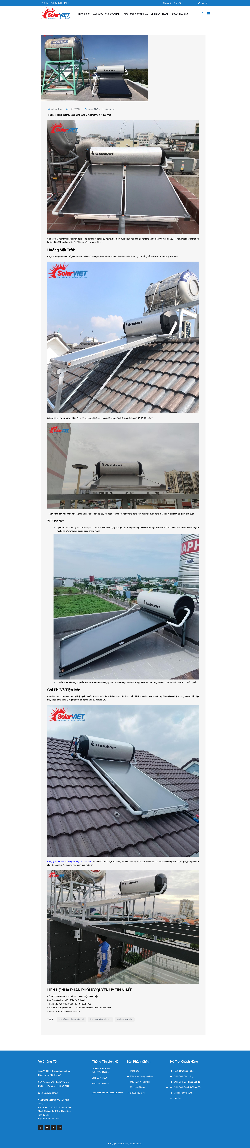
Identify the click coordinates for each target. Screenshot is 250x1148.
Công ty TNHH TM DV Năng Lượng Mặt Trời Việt (69, 861)
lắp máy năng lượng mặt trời (71, 1019)
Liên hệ (177, 1098)
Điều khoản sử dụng (183, 1093)
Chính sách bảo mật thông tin (187, 1087)
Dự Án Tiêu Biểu (180, 14)
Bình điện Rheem (159, 14)
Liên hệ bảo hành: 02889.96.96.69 (107, 1092)
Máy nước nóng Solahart (107, 14)
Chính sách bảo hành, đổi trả (187, 1082)
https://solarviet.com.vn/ (69, 1011)
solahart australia (124, 1019)
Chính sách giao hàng (183, 1076)
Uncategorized (108, 109)
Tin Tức (97, 109)
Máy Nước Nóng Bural (136, 14)
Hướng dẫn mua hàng (183, 1071)
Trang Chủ (84, 14)
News (90, 109)
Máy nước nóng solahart (100, 1019)
